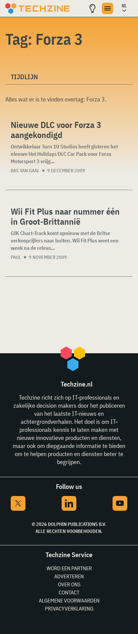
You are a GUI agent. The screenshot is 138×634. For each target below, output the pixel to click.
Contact (69, 592)
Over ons (69, 584)
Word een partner (69, 568)
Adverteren (69, 576)
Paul (16, 257)
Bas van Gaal (25, 171)
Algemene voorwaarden (69, 600)
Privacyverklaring (69, 608)
